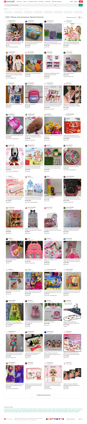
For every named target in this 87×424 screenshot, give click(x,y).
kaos (13, 411)
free (5, 410)
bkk (21, 410)
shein (10, 411)
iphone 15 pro (32, 411)
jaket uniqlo (67, 408)
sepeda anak (61, 410)
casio (14, 408)
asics (37, 411)
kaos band (48, 410)
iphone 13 (62, 408)
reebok (57, 408)
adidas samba (36, 410)
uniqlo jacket (59, 411)
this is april (80, 408)
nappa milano (71, 410)
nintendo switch (25, 411)
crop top (6, 408)
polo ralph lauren (71, 411)
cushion (54, 408)
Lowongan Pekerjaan (38, 418)
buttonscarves (14, 410)
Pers (27, 418)
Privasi (29, 419)
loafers (35, 408)
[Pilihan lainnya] (6, 48)
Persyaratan (25, 419)
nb (37, 408)
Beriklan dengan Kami (18, 419)
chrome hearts (42, 410)
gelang (77, 411)
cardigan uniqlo (18, 411)
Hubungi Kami (23, 418)
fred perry (49, 408)
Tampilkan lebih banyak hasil (43, 395)
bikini (11, 408)
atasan (8, 410)
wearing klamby (23, 408)
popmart (53, 410)
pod (18, 410)
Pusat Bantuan (17, 418)
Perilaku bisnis (34, 419)
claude (54, 411)
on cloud (72, 408)
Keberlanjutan (31, 418)
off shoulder (30, 408)
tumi (57, 410)
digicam (66, 410)
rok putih (50, 411)
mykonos (44, 408)
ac (8, 408)
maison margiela (25, 410)
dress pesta (77, 410)
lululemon (6, 411)
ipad (31, 410)
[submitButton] (81, 5)
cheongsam (64, 411)
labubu (40, 408)
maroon (17, 408)
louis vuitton (44, 411)
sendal (40, 411)
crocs (76, 408)
